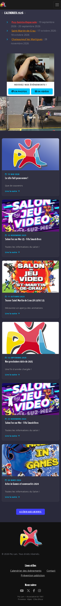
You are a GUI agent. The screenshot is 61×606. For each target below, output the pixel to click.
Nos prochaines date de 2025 (19, 361)
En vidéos (43, 91)
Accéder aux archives (30, 512)
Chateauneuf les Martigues (27, 39)
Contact (51, 570)
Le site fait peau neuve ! (16, 178)
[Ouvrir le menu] (57, 4)
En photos (20, 91)
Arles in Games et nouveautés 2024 (22, 484)
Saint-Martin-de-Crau (24, 30)
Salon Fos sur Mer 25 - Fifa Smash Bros (23, 239)
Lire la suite (11, 191)
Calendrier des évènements (25, 570)
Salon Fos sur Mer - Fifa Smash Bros (21, 423)
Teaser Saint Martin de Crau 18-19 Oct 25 (24, 300)
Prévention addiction (33, 575)
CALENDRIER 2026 (13, 13)
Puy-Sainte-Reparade (24, 22)
